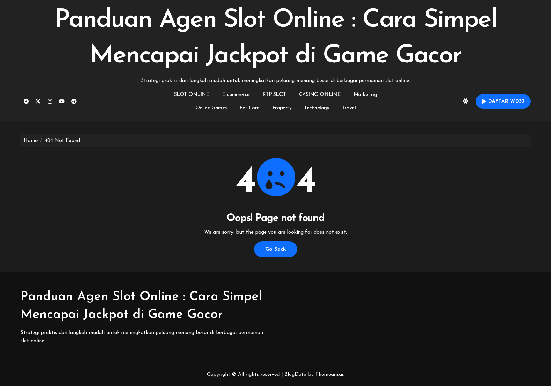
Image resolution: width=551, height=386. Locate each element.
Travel (349, 108)
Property (281, 108)
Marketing (365, 94)
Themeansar (329, 374)
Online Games (211, 108)
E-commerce (235, 94)
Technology (316, 108)
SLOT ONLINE (191, 94)
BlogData (295, 374)
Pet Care (249, 108)
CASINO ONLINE (320, 94)
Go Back (275, 249)
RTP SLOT (274, 94)
